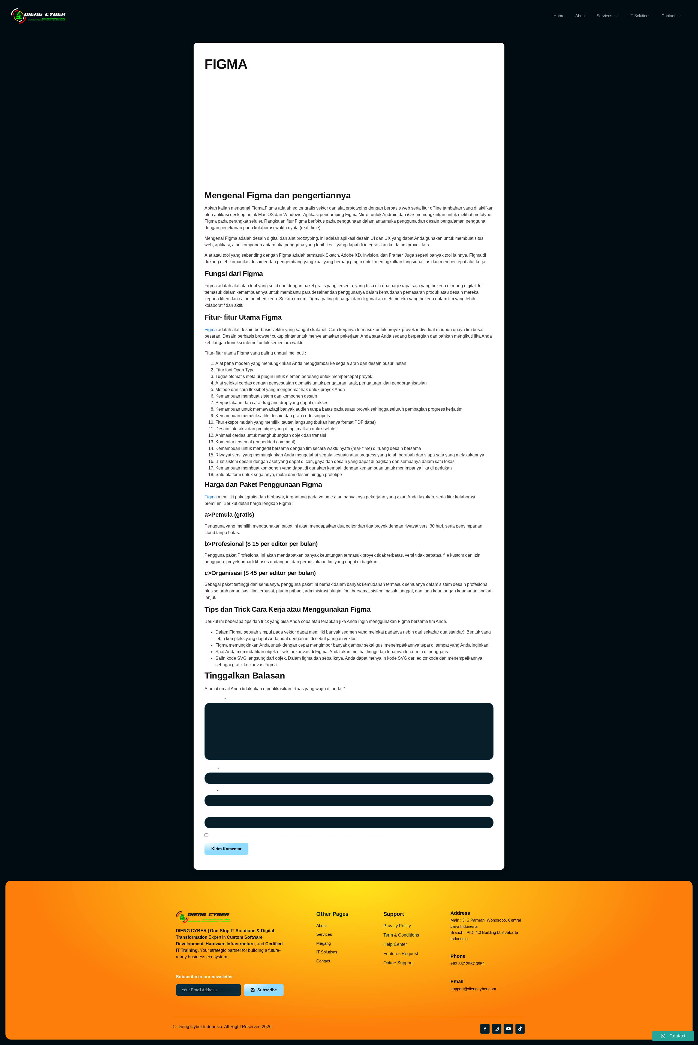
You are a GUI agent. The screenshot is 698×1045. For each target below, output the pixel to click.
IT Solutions (640, 15)
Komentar (215, 699)
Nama (211, 769)
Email (211, 791)
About (580, 15)
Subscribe (267, 990)
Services (604, 15)
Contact (668, 15)
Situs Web (214, 813)
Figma (211, 329)
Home (558, 15)
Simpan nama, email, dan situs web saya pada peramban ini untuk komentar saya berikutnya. (299, 835)
